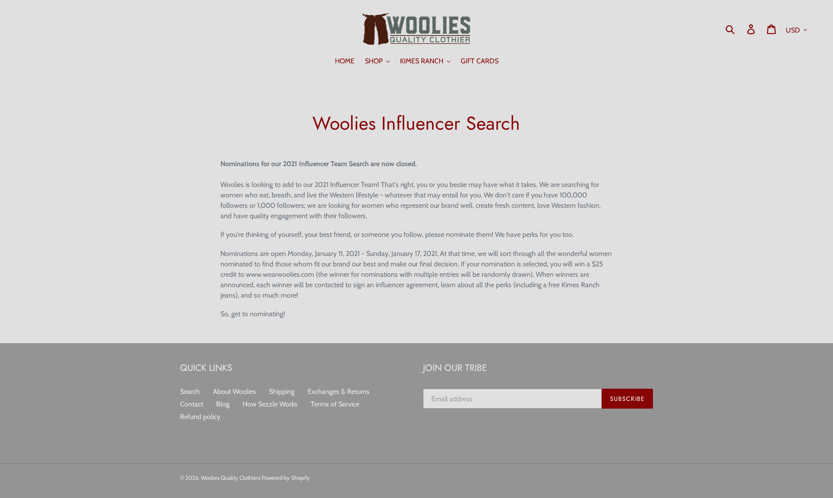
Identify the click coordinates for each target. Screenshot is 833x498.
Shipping (282, 391)
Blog (223, 404)
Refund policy (200, 417)
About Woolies (234, 391)
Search (190, 391)
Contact (191, 404)
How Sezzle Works (270, 404)
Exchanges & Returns (339, 391)
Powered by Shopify (286, 477)
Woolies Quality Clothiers (231, 477)
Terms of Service (335, 404)
